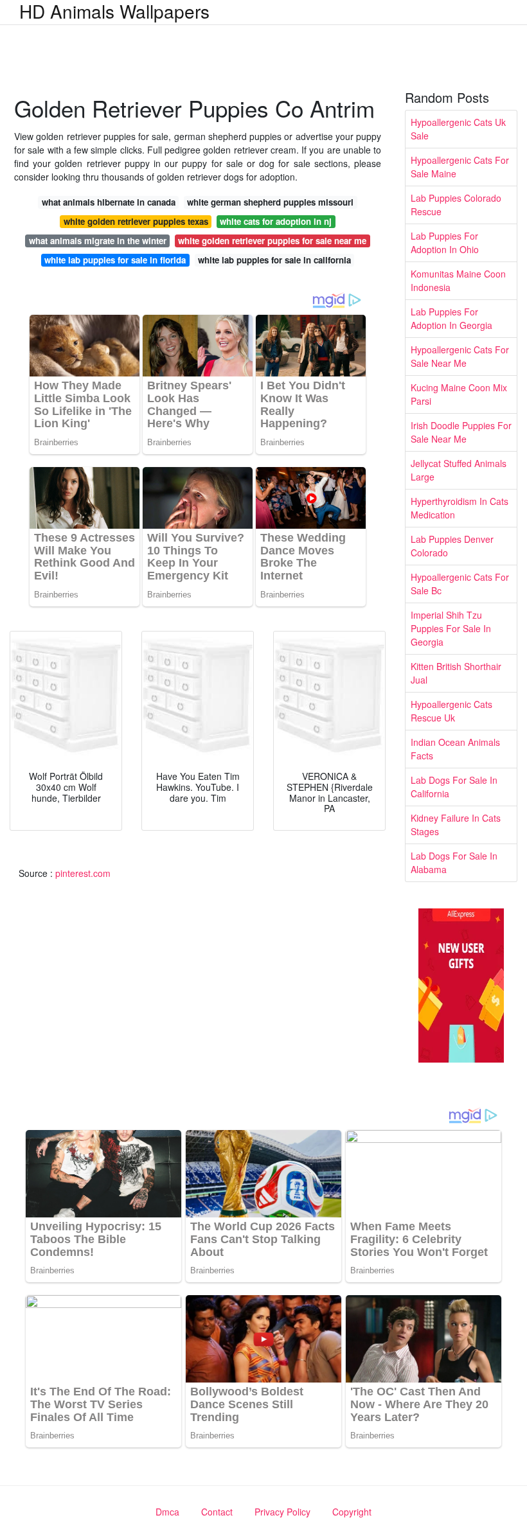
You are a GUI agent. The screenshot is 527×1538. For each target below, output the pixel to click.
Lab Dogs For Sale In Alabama (454, 862)
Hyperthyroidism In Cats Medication (459, 508)
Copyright (351, 1511)
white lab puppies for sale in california (274, 260)
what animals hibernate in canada (108, 202)
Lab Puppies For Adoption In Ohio (445, 242)
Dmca (167, 1511)
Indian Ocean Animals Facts (455, 749)
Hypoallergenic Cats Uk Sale (458, 129)
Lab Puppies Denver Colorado (452, 546)
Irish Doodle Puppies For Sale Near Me (461, 432)
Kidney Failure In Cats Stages (456, 824)
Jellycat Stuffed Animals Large (458, 470)
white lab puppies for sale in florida (115, 260)
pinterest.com (83, 873)
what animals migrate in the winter (97, 240)
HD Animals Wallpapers (114, 11)
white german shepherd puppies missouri (270, 202)
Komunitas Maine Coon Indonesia (458, 280)
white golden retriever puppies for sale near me (272, 240)
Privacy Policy (282, 1511)
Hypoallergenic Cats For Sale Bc (460, 583)
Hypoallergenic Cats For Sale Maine (460, 167)
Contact (217, 1511)
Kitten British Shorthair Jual (456, 673)
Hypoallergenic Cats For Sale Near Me (460, 356)
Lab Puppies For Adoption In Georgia (451, 318)
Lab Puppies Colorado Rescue (456, 204)
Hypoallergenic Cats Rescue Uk (451, 711)
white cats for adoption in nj (276, 221)
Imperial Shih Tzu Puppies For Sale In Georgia (451, 628)
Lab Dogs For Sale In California (454, 786)
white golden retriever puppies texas (136, 221)
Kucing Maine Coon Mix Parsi (459, 394)
